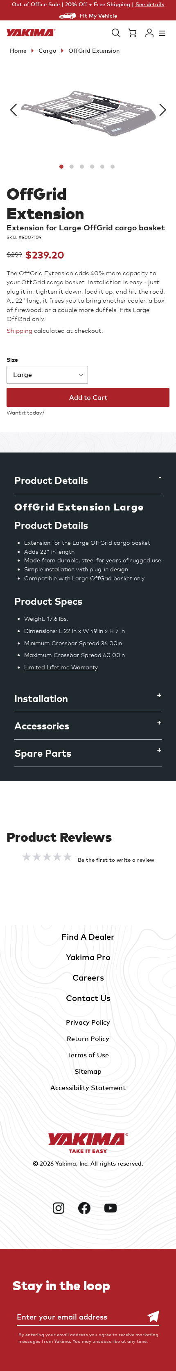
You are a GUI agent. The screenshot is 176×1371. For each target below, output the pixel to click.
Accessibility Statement (88, 1087)
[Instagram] (62, 1208)
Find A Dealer (88, 937)
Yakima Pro (88, 957)
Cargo (47, 50)
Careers (88, 977)
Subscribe (149, 1316)
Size (12, 359)
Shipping (19, 330)
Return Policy (88, 1038)
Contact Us (88, 998)
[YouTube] (114, 1208)
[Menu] (162, 32)
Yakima (65, 1163)
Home (18, 50)
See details (150, 4)
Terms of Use (88, 1055)
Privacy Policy (88, 1022)
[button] (116, 33)
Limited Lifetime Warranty (61, 667)
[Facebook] (87, 1208)
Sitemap (88, 1071)
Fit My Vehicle (98, 15)
